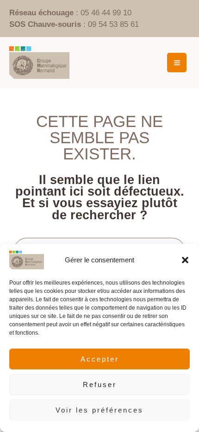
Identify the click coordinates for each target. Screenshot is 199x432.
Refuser (100, 384)
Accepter (100, 359)
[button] (185, 260)
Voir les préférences (99, 410)
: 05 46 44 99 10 (70, 12)
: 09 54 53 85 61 (74, 24)
